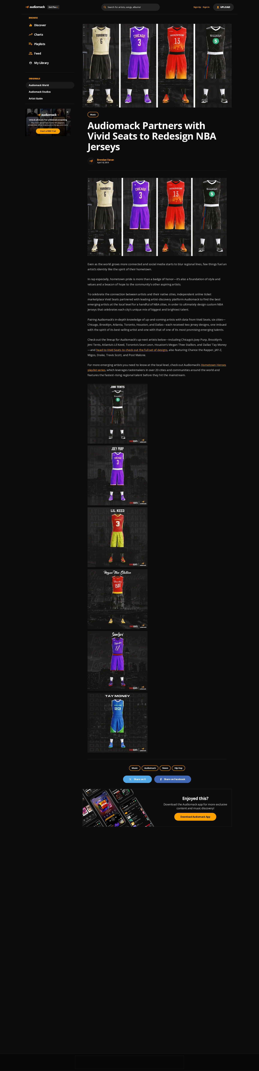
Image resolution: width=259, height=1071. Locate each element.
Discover (40, 25)
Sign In (206, 7)
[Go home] (35, 7)
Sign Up (197, 7)
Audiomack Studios (40, 91)
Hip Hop (178, 768)
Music (93, 114)
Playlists (39, 44)
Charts (38, 34)
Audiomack (150, 768)
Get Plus (53, 7)
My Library (41, 63)
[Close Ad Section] (67, 111)
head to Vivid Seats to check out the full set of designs (131, 350)
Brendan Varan (105, 159)
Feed (37, 53)
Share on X (140, 779)
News (165, 768)
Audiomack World (39, 85)
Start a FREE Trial (48, 131)
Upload (225, 7)
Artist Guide (36, 98)
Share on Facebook (174, 779)
